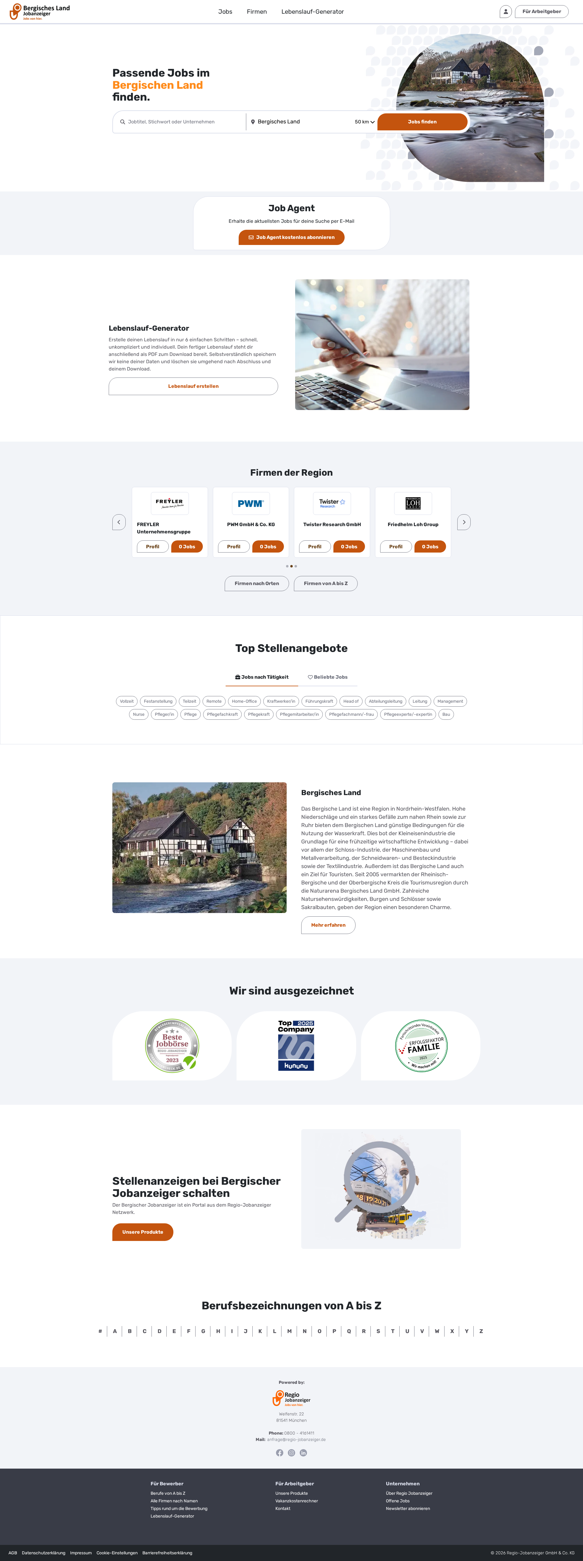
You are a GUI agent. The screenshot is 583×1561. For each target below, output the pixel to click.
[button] (119, 522)
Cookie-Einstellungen (117, 1553)
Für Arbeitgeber (542, 11)
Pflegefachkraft (222, 714)
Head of (351, 701)
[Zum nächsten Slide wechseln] (464, 522)
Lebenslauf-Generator (312, 11)
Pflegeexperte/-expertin (408, 714)
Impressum (81, 1553)
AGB (13, 1553)
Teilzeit (189, 701)
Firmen (257, 11)
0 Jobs (187, 547)
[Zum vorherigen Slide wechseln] (119, 522)
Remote (214, 701)
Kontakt (282, 1508)
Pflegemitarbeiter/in (299, 714)
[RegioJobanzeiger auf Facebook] (279, 1452)
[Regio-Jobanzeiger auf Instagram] (291, 1452)
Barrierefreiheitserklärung (167, 1553)
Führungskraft (319, 701)
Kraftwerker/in (281, 701)
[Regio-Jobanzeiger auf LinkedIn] (303, 1452)
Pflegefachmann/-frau (351, 714)
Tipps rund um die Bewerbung (179, 1508)
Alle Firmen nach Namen (174, 1501)
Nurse (139, 714)
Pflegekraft (259, 714)
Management (450, 701)
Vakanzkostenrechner (296, 1501)
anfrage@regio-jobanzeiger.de (296, 1439)
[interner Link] (40, 11)
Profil (152, 547)
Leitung (420, 701)
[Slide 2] (291, 566)
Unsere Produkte (291, 1493)
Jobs (225, 11)
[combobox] (186, 122)
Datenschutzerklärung (43, 1553)
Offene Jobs (398, 1501)
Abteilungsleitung (385, 701)
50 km (362, 122)
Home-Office (244, 701)
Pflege (190, 714)
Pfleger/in (164, 714)
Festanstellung (158, 701)
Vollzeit (127, 701)
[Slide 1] (287, 566)
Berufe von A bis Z (168, 1493)
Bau (446, 714)
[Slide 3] (296, 566)
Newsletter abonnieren (408, 1508)
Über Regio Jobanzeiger (409, 1493)
